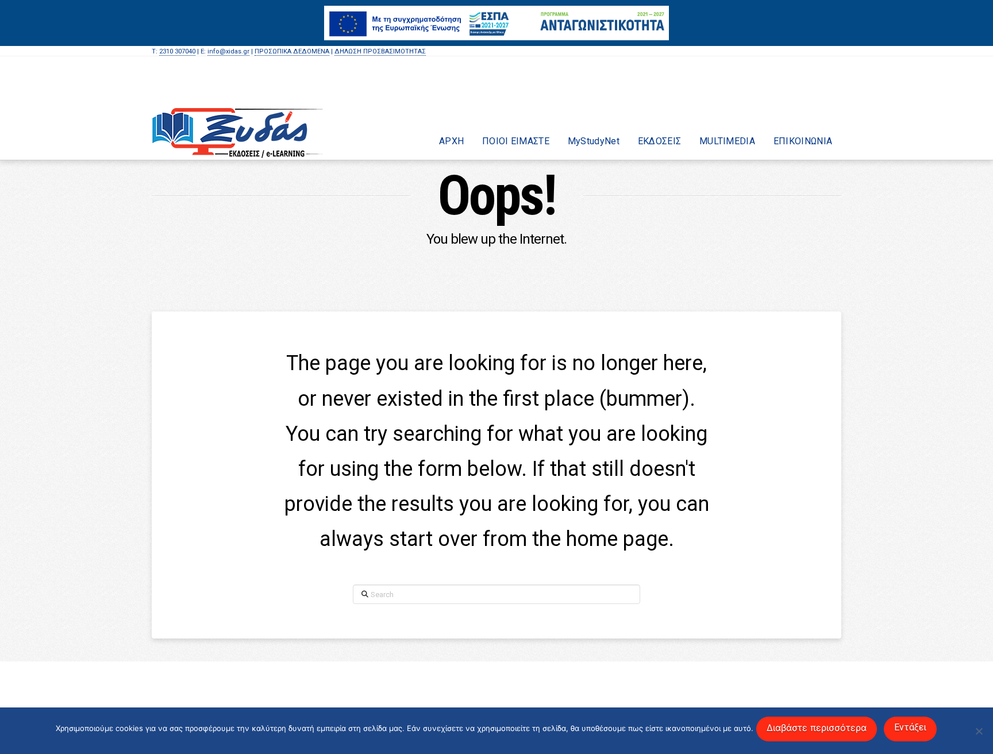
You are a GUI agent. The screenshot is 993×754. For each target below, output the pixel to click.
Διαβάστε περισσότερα (817, 727)
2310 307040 (177, 51)
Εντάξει (910, 727)
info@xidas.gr (228, 51)
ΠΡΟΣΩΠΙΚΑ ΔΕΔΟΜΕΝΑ (292, 51)
